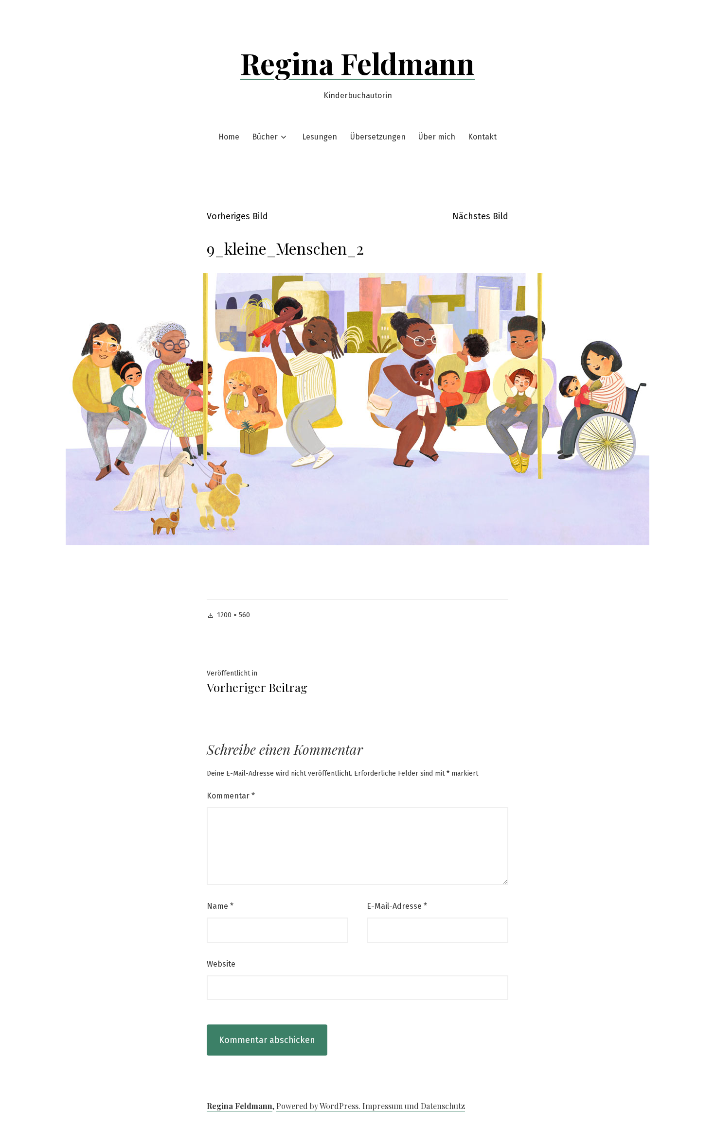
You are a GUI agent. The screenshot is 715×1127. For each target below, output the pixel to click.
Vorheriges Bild (237, 216)
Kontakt (482, 136)
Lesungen (319, 136)
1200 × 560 (233, 615)
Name (220, 906)
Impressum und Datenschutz (413, 1106)
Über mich (436, 136)
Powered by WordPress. (319, 1106)
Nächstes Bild (480, 216)
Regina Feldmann (357, 62)
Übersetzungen (378, 136)
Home (228, 136)
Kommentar (231, 795)
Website (221, 964)
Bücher (265, 136)
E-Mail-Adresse (397, 906)
